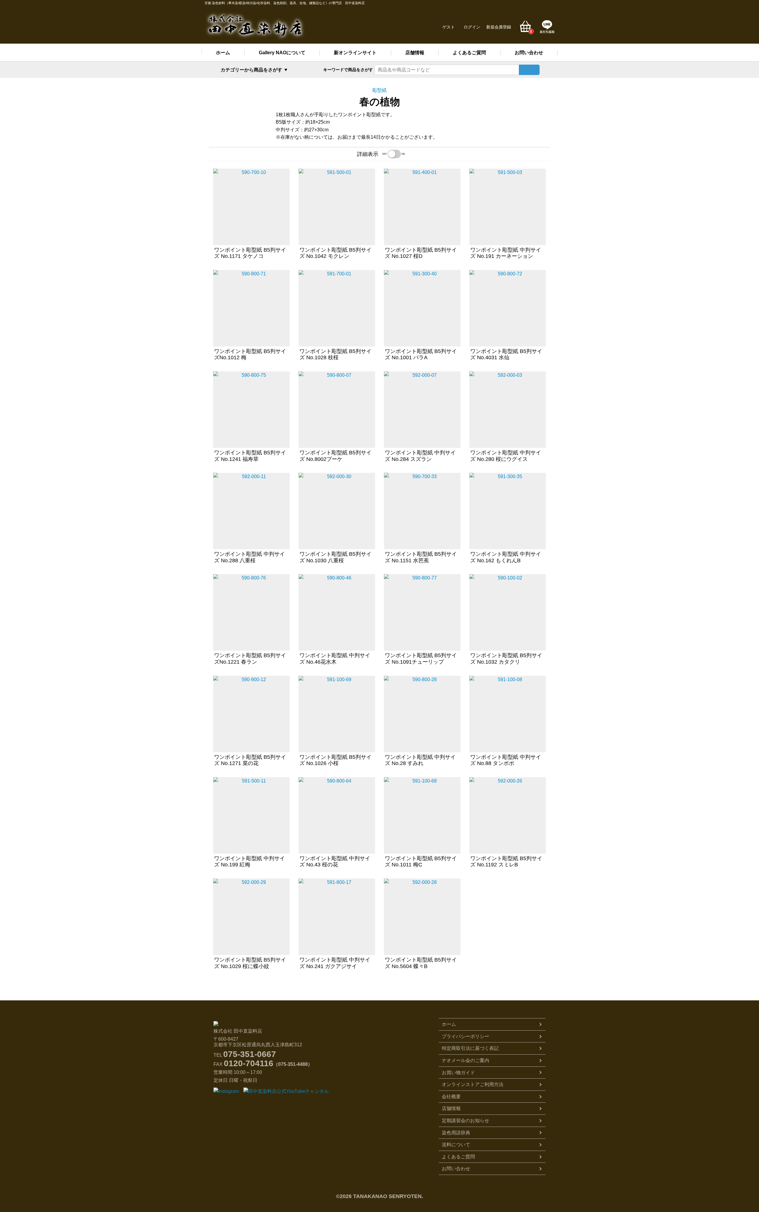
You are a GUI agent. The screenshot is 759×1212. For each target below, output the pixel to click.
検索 (529, 70)
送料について (456, 1144)
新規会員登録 (498, 27)
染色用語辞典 (456, 1132)
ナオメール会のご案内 (465, 1060)
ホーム (223, 52)
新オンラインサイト (355, 52)
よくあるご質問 (469, 52)
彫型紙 (379, 90)
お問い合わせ (529, 52)
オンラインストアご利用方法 (472, 1084)
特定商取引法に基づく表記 (470, 1048)
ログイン (472, 27)
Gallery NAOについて (282, 52)
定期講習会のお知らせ (465, 1120)
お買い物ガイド (458, 1072)
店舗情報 (414, 52)
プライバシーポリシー (465, 1036)
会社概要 (451, 1096)
